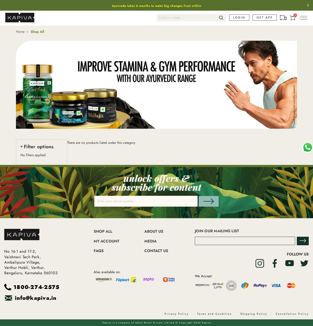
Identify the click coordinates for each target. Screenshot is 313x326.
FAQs (99, 251)
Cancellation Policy (292, 314)
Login (239, 18)
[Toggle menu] (303, 17)
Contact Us (156, 251)
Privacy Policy (177, 314)
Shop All (103, 231)
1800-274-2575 (36, 287)
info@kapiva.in (36, 298)
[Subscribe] (303, 241)
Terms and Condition (214, 314)
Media (150, 241)
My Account (106, 241)
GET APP (265, 17)
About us (153, 231)
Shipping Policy (253, 314)
